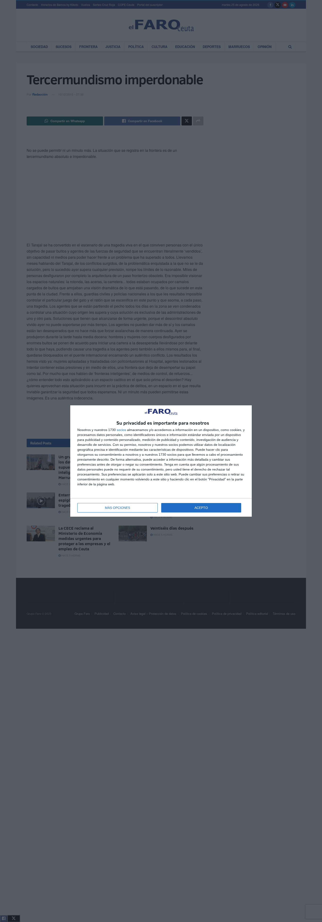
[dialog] (161, 461)
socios (121, 429)
